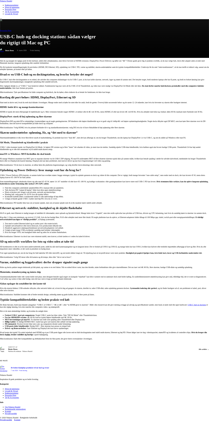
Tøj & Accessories (12, 12)
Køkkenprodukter (11, 5)
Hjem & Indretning (12, 7)
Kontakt (8, 411)
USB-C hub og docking (197, 305)
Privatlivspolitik (11, 414)
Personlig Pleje (10, 9)
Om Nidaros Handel (12, 407)
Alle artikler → (204, 349)
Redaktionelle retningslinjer (15, 409)
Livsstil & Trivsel (11, 14)
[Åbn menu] (1, 18)
